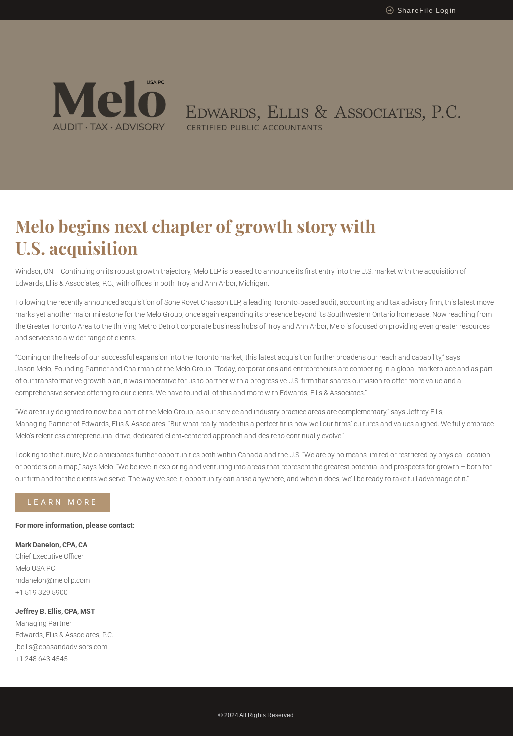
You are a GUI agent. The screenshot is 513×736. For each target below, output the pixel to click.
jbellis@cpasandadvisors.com (61, 647)
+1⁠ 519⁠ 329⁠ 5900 (41, 592)
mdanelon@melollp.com (52, 580)
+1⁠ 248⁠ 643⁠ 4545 (41, 659)
